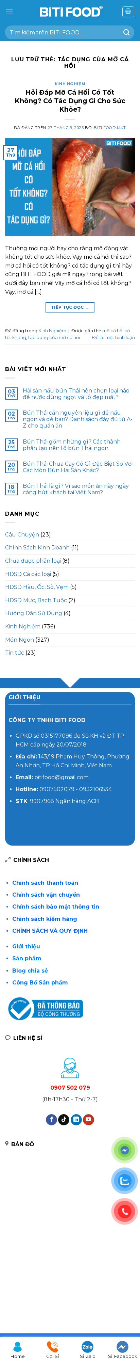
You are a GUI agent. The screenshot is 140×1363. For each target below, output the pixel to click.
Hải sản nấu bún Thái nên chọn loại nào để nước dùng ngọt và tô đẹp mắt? (76, 393)
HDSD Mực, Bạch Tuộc (36, 600)
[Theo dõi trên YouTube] (88, 1120)
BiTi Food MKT (110, 127)
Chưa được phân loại (33, 561)
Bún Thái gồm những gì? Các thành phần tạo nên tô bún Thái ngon (72, 444)
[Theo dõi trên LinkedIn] (76, 1120)
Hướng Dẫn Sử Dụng (33, 613)
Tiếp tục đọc (70, 307)
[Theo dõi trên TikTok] (63, 1120)
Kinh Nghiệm (70, 83)
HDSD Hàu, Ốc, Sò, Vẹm (37, 587)
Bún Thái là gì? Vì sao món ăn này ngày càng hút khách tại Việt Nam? (76, 489)
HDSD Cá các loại (28, 574)
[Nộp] (127, 32)
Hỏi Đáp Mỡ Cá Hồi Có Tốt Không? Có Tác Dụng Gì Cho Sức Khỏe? (70, 100)
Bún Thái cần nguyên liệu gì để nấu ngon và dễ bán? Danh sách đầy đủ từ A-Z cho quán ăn (78, 419)
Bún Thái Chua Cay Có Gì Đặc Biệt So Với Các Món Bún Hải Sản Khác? (78, 467)
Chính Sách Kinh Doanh (37, 547)
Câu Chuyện (22, 534)
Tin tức (14, 653)
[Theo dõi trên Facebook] (51, 1120)
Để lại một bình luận (113, 337)
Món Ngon (19, 640)
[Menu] (9, 11)
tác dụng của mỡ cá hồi (54, 337)
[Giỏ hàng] (128, 11)
